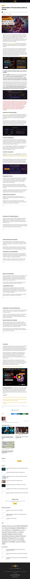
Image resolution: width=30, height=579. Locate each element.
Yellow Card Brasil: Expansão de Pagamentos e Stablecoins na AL (15, 472)
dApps (3, 530)
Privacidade (4, 539)
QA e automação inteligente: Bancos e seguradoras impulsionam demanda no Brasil (8, 437)
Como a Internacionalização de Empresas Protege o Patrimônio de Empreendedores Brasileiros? (15, 550)
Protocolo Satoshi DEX (10, 43)
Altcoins (4, 526)
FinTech (14, 532)
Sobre (5, 571)
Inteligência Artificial (12, 534)
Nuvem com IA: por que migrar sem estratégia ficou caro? (14, 480)
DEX (9, 530)
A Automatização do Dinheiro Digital (11, 518)
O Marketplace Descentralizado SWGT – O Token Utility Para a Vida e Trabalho (15, 397)
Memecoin (12, 536)
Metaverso (4, 538)
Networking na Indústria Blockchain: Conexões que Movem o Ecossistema (16, 553)
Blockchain (24, 526)
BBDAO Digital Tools (16, 574)
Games (18, 532)
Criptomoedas (20, 528)
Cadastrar (15, 503)
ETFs (20, 530)
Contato (13, 571)
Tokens (23, 541)
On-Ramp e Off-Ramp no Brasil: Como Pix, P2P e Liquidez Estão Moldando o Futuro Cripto (17, 558)
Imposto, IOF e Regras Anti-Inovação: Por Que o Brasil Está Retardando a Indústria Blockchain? (16, 514)
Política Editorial (9, 571)
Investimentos (5, 536)
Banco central (13, 526)
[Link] (15, 1)
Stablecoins (5, 541)
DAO (26, 528)
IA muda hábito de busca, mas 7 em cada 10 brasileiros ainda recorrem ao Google (16, 477)
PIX (17, 538)
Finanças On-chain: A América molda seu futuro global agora (22, 437)
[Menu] (2, 1)
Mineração (10, 538)
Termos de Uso (24, 571)
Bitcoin (3, 5)
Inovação (4, 534)
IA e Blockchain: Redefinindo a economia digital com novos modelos (15, 484)
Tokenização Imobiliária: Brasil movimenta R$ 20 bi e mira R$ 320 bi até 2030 (17, 492)
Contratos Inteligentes (10, 528)
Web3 (3, 543)
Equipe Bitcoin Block (7, 434)
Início (2, 3)
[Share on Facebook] (6, 14)
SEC (18, 539)
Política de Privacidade (18, 571)
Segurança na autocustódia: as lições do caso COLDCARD (14, 510)
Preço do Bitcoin (15, 572)
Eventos (23, 530)
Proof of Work (14, 539)
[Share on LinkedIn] (10, 14)
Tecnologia (12, 541)
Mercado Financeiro (21, 536)
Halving (21, 532)
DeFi (6, 530)
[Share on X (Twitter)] (8, 14)
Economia (16, 530)
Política (22, 538)
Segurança (22, 539)
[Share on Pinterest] (9, 14)
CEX (3, 528)
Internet (20, 534)
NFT (15, 538)
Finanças (9, 532)
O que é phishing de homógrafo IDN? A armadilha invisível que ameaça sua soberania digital (8, 452)
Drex (11, 530)
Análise (8, 526)
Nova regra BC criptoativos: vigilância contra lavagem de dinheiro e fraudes (17, 488)
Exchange (4, 532)
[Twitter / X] (15, 131)
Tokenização (18, 541)
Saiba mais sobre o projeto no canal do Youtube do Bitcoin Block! (13, 366)
